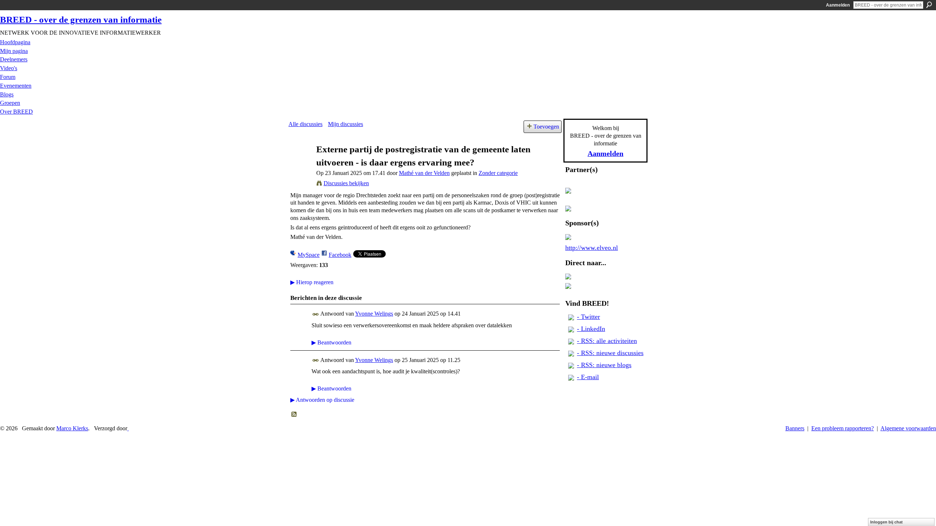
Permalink (315, 314)
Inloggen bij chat (886, 522)
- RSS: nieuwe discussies (610, 353)
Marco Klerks (72, 428)
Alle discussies (305, 124)
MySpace (309, 255)
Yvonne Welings (374, 313)
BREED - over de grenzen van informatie (81, 19)
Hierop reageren (311, 282)
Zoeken (929, 4)
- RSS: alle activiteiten (607, 340)
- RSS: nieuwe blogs (604, 365)
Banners (794, 428)
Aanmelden (838, 5)
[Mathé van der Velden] (300, 163)
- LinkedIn (591, 328)
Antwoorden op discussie (322, 400)
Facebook (340, 255)
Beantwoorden (331, 342)
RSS (294, 414)
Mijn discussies (345, 124)
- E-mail (588, 377)
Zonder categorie (498, 173)
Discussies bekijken (346, 183)
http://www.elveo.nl (591, 247)
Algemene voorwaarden (908, 428)
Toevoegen (546, 126)
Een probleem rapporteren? (842, 428)
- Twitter (588, 316)
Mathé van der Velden (424, 173)
